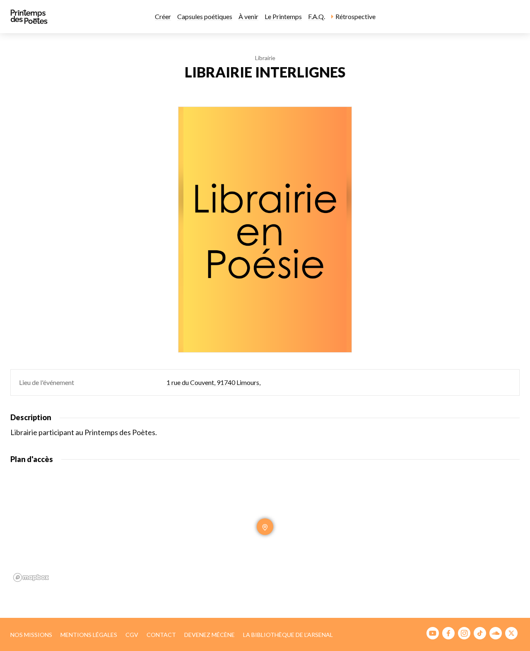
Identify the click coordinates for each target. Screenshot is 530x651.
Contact (161, 634)
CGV (131, 634)
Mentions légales (88, 634)
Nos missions (31, 634)
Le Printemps (283, 16)
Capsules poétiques (204, 16)
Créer (163, 16)
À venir (248, 16)
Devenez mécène (209, 634)
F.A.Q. (316, 16)
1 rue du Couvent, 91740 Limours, (213, 382)
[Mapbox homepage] (31, 577)
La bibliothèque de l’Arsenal (288, 634)
